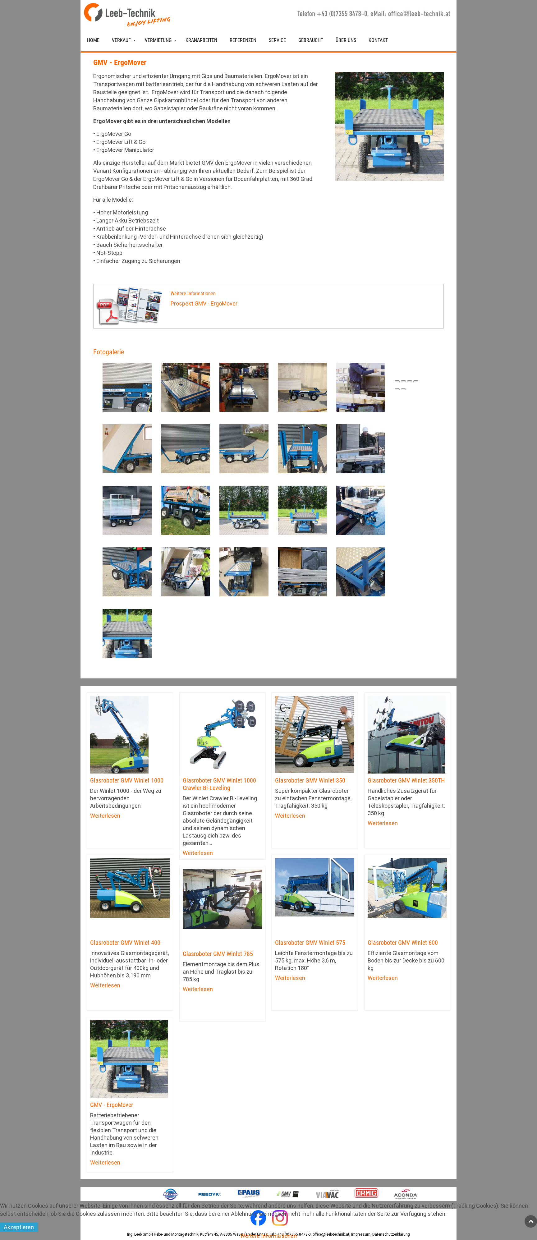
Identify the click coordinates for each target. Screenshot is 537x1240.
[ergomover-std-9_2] (360, 571)
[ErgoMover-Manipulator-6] (185, 571)
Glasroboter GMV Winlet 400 (125, 942)
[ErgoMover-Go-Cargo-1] (127, 510)
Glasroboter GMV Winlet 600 (403, 942)
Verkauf (121, 40)
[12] (243, 386)
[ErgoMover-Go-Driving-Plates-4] (302, 510)
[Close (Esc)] (397, 381)
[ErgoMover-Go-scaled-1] (360, 510)
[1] (127, 386)
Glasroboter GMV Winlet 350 (310, 780)
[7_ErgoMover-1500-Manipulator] (243, 448)
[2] (302, 386)
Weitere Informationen (268, 1236)
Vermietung (158, 40)
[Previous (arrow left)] (397, 389)
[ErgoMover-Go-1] (360, 448)
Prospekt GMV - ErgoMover (204, 303)
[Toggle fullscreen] (409, 381)
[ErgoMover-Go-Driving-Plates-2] (243, 510)
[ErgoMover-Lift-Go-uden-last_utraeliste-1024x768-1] (127, 571)
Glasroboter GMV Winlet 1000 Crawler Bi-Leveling (219, 784)
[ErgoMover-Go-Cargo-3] (185, 510)
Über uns (346, 40)
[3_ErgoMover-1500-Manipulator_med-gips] (127, 448)
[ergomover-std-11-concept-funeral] (243, 571)
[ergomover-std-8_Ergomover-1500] (302, 571)
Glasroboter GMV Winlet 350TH (406, 780)
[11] (185, 386)
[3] (360, 386)
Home (93, 40)
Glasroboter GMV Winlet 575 (310, 942)
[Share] (403, 381)
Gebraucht (310, 40)
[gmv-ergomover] (127, 633)
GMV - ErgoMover (111, 1105)
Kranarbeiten (201, 40)
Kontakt (378, 40)
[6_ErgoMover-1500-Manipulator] (185, 448)
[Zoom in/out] (415, 381)
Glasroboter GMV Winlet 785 (218, 954)
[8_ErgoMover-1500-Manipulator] (302, 448)
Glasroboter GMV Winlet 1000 (126, 780)
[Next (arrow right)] (403, 389)
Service (277, 40)
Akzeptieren (19, 1227)
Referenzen (243, 40)
